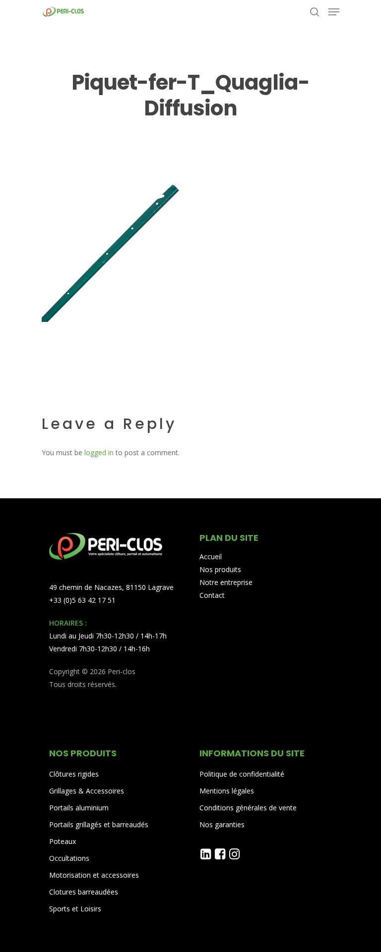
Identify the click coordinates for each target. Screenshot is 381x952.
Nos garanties (222, 824)
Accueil (210, 556)
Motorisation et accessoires (94, 875)
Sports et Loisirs (75, 908)
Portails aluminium (80, 807)
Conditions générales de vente (248, 807)
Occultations (69, 858)
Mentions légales (226, 790)
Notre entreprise (226, 582)
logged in (99, 452)
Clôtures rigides (74, 774)
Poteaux (62, 841)
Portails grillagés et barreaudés (98, 824)
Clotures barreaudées (83, 892)
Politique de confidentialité (241, 774)
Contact (212, 595)
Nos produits (220, 569)
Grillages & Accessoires (86, 790)
